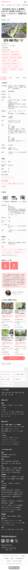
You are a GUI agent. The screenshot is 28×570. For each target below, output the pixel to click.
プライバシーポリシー (14, 555)
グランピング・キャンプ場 (7, 525)
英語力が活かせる (13, 454)
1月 (2, 414)
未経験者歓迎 (4, 454)
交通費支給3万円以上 (17, 494)
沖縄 (12, 394)
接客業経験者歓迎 (5, 456)
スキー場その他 (14, 444)
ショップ (13, 522)
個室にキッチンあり (5, 472)
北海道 (2, 392)
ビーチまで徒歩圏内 (18, 505)
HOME (2, 5)
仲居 (2, 426)
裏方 (11, 431)
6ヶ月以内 (20, 405)
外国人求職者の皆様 (19, 558)
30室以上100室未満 (11, 516)
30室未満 (19, 516)
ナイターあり (4, 509)
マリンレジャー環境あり (6, 505)
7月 (18, 414)
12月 (9, 416)
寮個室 (20, 467)
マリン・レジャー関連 (18, 431)
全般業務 (7, 428)
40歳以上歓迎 (4, 463)
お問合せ (9, 561)
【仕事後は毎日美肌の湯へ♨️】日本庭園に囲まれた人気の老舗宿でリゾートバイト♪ (20, 339)
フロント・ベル (17, 426)
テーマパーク (12, 520)
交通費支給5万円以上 (17, 496)
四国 (6, 394)
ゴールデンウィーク (5, 411)
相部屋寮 (8, 470)
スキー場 (3, 522)
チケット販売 (10, 437)
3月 (7, 414)
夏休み (12, 411)
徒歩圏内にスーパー (15, 476)
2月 (5, 414)
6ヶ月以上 (3, 407)
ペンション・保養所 (20, 522)
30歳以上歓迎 (16, 461)
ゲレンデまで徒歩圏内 (15, 507)
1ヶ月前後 (9, 405)
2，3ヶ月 (15, 405)
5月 (13, 414)
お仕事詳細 (3, 77)
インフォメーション (5, 444)
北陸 (13, 392)
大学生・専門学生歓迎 (6, 461)
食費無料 (12, 503)
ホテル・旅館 (4, 520)
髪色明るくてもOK (18, 492)
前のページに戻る (6, 363)
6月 (15, 414)
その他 (2, 433)
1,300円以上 (11, 483)
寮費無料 (3, 467)
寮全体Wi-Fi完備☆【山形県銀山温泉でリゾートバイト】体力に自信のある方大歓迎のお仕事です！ (7, 339)
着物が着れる (4, 500)
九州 (9, 394)
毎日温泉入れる (12, 500)
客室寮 (2, 470)
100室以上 (3, 516)
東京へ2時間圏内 (11, 478)
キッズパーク (14, 439)
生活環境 (17, 77)
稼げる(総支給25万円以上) (7, 492)
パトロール (16, 437)
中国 (2, 394)
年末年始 (18, 411)
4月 (10, 414)
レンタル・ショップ (5, 442)
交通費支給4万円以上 (6, 496)
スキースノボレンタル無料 (14, 509)
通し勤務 (3, 490)
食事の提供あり (4, 503)
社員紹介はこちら (16, 293)
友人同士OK (17, 490)
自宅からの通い (10, 490)
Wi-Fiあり (13, 470)
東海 (20, 392)
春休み (22, 411)
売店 (2, 428)
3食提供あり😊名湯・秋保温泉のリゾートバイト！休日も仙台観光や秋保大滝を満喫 (20, 312)
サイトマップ (6, 555)
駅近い (23, 476)
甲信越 (16, 392)
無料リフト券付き (5, 507)
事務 (23, 426)
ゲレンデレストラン (15, 442)
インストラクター (5, 439)
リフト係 (3, 437)
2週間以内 (3, 405)
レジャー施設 (19, 520)
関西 (23, 392)
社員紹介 (12, 558)
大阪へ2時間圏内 (20, 478)
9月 (23, 414)
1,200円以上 (4, 483)
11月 (6, 416)
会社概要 (6, 558)
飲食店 (8, 522)
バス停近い (3, 478)
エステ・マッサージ (14, 428)
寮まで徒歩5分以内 (15, 472)
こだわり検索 (8, 5)
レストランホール (9, 426)
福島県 (18, 5)
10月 (2, 416)
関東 (10, 392)
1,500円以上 (4, 485)
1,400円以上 (17, 483)
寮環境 (10, 77)
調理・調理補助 (4, 431)
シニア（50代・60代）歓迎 (15, 463)
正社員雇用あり (20, 500)
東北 (14, 5)
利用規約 (23, 555)
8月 (21, 414)
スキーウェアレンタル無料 (7, 511)
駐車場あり (18, 470)
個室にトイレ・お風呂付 (12, 467)
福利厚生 (24, 77)
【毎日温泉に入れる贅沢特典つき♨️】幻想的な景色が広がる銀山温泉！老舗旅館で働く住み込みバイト (7, 312)
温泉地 (9, 529)
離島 (13, 529)
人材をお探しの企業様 (16, 561)
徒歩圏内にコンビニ (5, 476)
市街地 (21, 529)
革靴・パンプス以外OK (6, 494)
